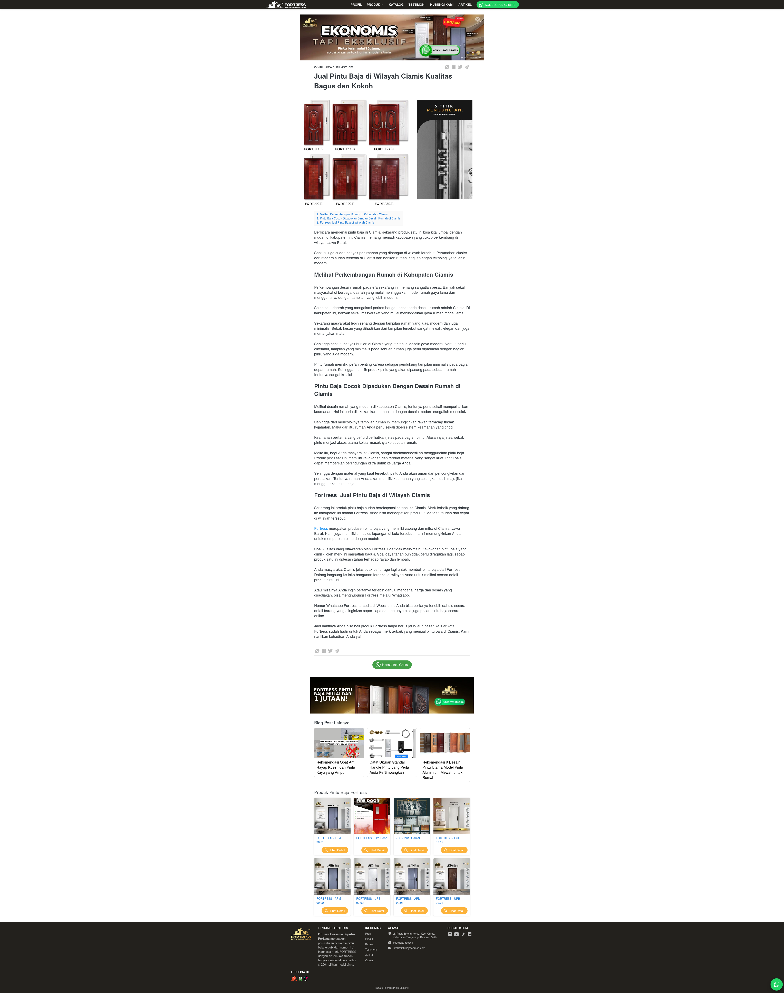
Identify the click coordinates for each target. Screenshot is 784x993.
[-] (450, 934)
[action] (777, 984)
